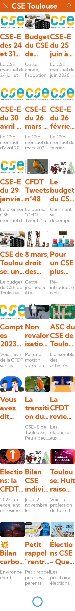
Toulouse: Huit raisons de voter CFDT (62, 480)
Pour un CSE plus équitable (62, 263)
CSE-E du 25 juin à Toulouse (61, 45)
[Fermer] (5, 5)
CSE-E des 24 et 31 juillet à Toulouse (12, 45)
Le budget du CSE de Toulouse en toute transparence (62, 190)
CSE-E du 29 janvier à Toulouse (11, 190)
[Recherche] (69, 6)
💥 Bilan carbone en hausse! (12, 553)
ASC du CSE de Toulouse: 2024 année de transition (62, 335)
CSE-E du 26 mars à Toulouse (36, 118)
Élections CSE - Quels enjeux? (62, 553)
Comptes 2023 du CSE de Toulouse (12, 335)
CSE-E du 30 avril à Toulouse (11, 118)
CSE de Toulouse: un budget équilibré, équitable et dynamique (12, 263)
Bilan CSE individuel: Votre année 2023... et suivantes (37, 480)
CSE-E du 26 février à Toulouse (61, 118)
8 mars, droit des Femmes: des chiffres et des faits (37, 263)
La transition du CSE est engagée (37, 408)
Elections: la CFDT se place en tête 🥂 (12, 480)
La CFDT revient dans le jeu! (62, 408)
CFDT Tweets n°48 (37, 190)
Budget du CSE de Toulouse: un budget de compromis (37, 45)
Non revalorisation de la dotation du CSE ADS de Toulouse (37, 335)
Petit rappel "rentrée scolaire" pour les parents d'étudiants (37, 553)
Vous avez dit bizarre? (12, 408)
